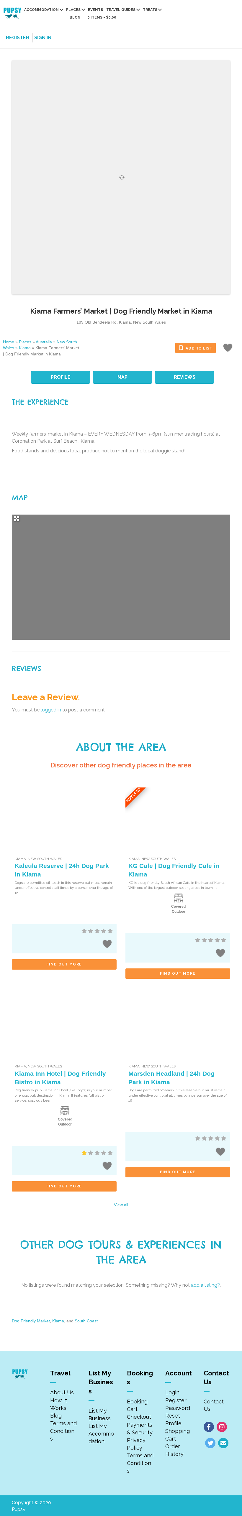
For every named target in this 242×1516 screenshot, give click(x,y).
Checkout (139, 1417)
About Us (62, 1392)
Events (95, 10)
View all (121, 1204)
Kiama (25, 347)
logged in (51, 710)
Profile (173, 1423)
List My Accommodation (101, 1433)
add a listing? (205, 1285)
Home (8, 342)
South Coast (86, 1321)
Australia (44, 342)
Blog (75, 17)
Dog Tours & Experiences (132, 1244)
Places (73, 10)
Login (172, 1392)
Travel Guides (120, 10)
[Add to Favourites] (229, 349)
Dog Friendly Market (31, 1321)
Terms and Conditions (63, 1431)
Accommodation (41, 10)
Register (176, 1400)
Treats (150, 10)
